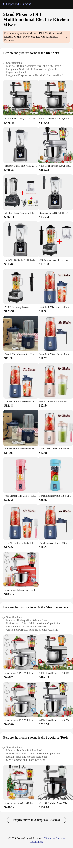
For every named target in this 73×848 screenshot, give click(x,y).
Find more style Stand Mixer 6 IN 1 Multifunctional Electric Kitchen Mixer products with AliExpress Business (33, 37)
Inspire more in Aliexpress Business (36, 820)
